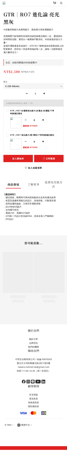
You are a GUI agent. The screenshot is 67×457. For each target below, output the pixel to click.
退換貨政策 (33, 402)
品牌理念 (33, 342)
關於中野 (33, 339)
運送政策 (33, 398)
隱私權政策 (33, 406)
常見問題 (33, 394)
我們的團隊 (33, 346)
